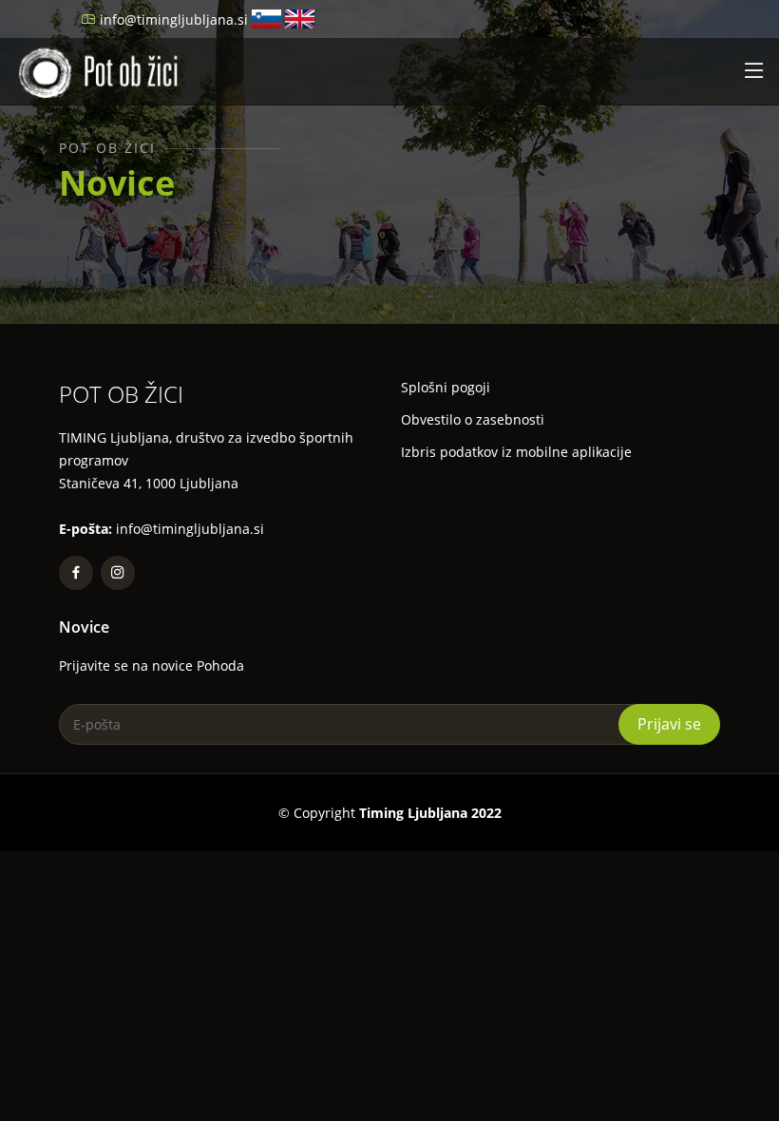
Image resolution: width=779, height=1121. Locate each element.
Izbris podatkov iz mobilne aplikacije (516, 452)
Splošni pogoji (445, 387)
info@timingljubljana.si (174, 19)
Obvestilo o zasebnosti (472, 420)
